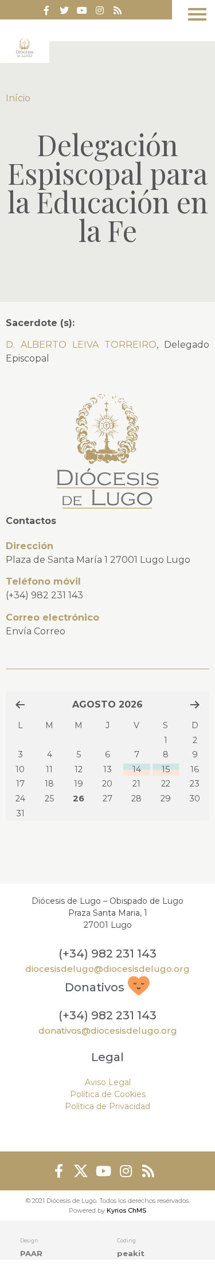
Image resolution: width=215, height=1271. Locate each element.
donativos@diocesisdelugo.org (107, 1030)
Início (18, 98)
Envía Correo (35, 631)
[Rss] (117, 10)
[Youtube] (82, 10)
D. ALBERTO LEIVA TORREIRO (81, 344)
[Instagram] (125, 1171)
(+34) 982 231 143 (44, 595)
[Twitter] (64, 10)
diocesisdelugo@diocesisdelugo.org (107, 968)
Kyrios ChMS (126, 1210)
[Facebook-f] (46, 10)
